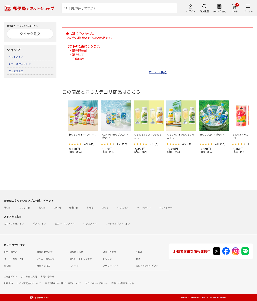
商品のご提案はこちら (122, 283)
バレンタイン (144, 207)
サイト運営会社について (29, 283)
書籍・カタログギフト (147, 265)
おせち (105, 207)
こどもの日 (24, 207)
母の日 (7, 207)
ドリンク (107, 258)
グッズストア (16, 71)
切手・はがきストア (20, 64)
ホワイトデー (166, 207)
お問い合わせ (47, 276)
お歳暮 (90, 207)
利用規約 (8, 283)
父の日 (42, 207)
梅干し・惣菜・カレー (15, 258)
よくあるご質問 (29, 276)
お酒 (138, 258)
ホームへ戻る (158, 72)
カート (234, 11)
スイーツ (74, 265)
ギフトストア (16, 56)
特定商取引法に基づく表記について (63, 283)
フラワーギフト (111, 265)
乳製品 (139, 251)
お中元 (57, 207)
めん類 (7, 265)
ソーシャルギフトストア (117, 223)
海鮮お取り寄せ (44, 251)
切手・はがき (10, 251)
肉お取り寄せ (76, 251)
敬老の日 (73, 207)
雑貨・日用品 (43, 265)
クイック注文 (219, 11)
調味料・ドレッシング (81, 258)
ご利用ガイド (10, 276)
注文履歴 (204, 11)
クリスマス (122, 207)
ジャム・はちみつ (46, 258)
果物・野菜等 (109, 251)
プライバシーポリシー (96, 283)
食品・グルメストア (65, 223)
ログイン (190, 11)
